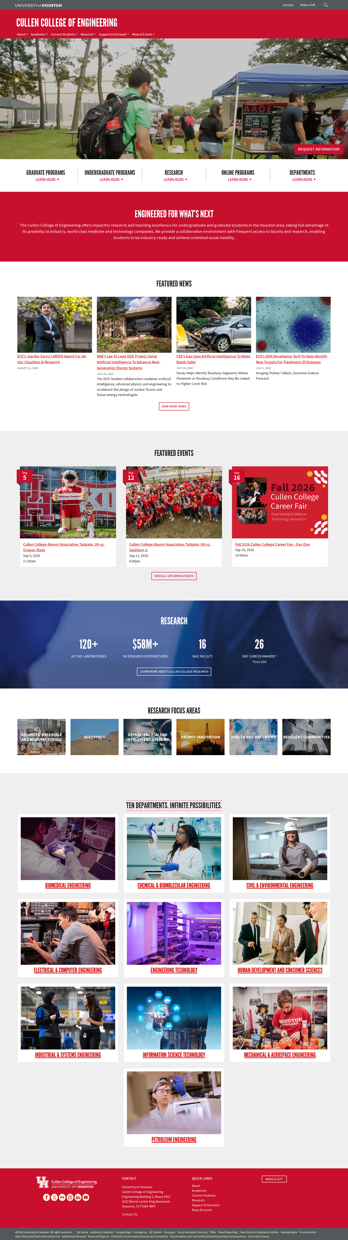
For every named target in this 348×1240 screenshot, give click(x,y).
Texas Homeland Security (192, 1232)
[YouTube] (85, 1197)
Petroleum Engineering (174, 1140)
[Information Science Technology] (173, 1018)
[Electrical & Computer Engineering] (68, 933)
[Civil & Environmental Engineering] (280, 848)
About (21, 34)
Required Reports (98, 1236)
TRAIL (213, 1232)
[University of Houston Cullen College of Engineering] (66, 1182)
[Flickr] (62, 1197)
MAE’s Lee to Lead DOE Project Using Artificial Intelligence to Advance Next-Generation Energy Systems (128, 362)
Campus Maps (123, 1232)
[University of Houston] (38, 5)
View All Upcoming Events (174, 576)
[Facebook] (46, 1197)
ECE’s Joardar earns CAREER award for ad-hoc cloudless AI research (52, 359)
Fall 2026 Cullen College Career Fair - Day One (272, 544)
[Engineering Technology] (173, 933)
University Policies (258, 1236)
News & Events (142, 34)
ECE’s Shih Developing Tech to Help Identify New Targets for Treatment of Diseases (291, 359)
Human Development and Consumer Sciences (280, 970)
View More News (174, 406)
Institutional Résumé (74, 1236)
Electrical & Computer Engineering (68, 970)
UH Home (82, 1232)
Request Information (319, 149)
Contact (288, 5)
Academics (38, 34)
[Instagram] (70, 1197)
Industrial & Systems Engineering (68, 1055)
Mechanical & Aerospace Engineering (280, 1055)
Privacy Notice (307, 1232)
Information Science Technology (174, 1055)
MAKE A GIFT (274, 1179)
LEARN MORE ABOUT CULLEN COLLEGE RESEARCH (174, 671)
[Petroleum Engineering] (173, 1102)
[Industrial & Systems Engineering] (68, 1018)
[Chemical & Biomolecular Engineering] (173, 848)
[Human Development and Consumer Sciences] (280, 933)
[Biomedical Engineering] (68, 848)
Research (87, 34)
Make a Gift (307, 5)
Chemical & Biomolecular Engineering (174, 886)
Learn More (46, 179)
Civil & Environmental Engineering (279, 886)
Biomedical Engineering (68, 886)
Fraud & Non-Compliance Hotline (259, 1232)
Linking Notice (289, 1232)
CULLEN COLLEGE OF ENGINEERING (66, 23)
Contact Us (129, 1214)
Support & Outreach (112, 34)
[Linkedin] (78, 1197)
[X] (54, 1197)
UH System (155, 1232)
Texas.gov (169, 1232)
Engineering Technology (174, 970)
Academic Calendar (101, 1232)
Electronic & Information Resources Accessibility (139, 1236)
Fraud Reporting (228, 1232)
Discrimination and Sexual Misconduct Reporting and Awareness (208, 1236)
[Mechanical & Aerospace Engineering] (280, 1018)
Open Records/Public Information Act (37, 1236)
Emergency (140, 1232)
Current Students (63, 34)
